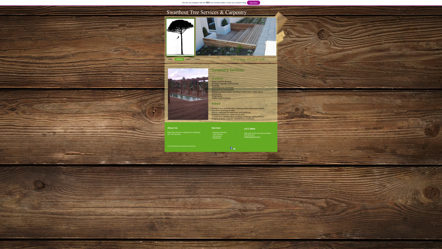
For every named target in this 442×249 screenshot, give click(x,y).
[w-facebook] (235, 149)
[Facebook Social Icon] (231, 148)
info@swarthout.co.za (252, 137)
